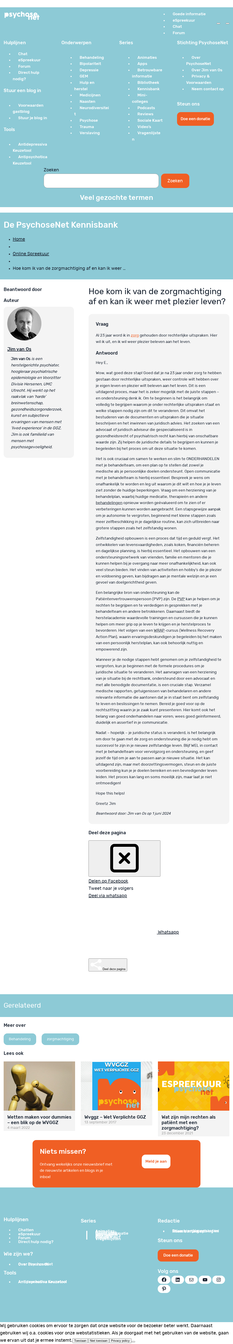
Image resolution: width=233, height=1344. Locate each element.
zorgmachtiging (60, 1039)
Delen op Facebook (108, 881)
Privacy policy (120, 1340)
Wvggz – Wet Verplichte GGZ (115, 1117)
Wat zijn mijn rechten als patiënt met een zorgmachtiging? (189, 1122)
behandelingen (109, 503)
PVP (181, 599)
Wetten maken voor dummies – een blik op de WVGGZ (39, 1119)
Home (19, 239)
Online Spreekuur (31, 254)
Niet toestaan (98, 1340)
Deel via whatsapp (108, 895)
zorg (135, 335)
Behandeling (20, 1039)
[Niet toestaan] (133, 1341)
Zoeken (51, 170)
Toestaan (80, 1340)
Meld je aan (156, 1161)
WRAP (159, 630)
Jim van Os (19, 349)
